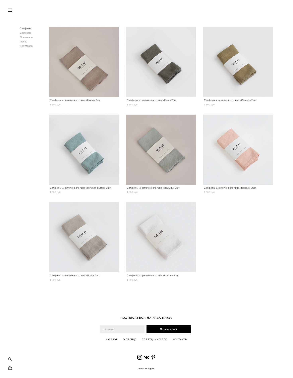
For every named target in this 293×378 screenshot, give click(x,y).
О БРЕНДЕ (130, 339)
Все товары (26, 46)
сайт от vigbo (146, 369)
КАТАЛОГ (112, 339)
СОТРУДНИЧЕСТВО (155, 339)
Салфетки (25, 28)
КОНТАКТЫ (180, 339)
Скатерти (25, 32)
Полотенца (26, 37)
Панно (23, 41)
